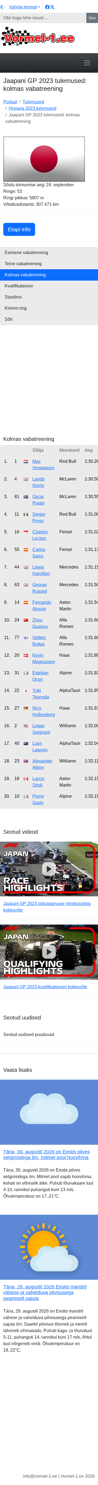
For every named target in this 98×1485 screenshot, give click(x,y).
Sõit (8, 319)
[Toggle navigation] (87, 62)
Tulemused (33, 102)
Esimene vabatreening (26, 252)
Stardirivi (13, 297)
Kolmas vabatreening (25, 274)
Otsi (92, 18)
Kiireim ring (16, 308)
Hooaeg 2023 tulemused (32, 108)
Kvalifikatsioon (19, 286)
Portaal (10, 102)
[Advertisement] (49, 387)
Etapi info (21, 229)
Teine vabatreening (23, 263)
